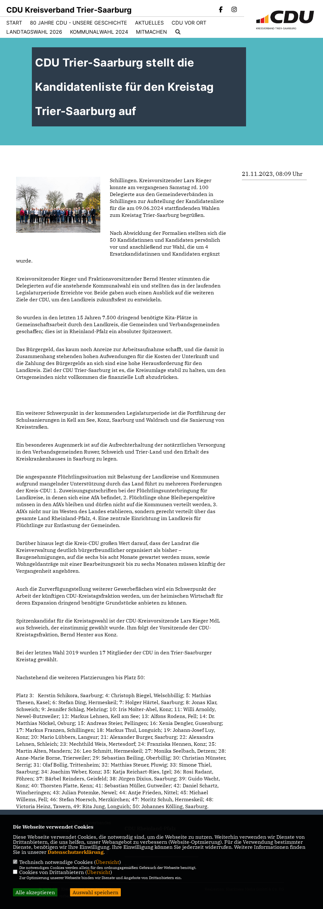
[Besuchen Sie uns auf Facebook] (221, 10)
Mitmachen (151, 31)
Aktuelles (149, 22)
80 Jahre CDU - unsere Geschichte (78, 22)
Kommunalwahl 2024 (99, 31)
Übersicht (107, 862)
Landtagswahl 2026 (34, 31)
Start (14, 22)
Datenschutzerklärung (75, 852)
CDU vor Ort (189, 22)
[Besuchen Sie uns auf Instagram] (234, 10)
